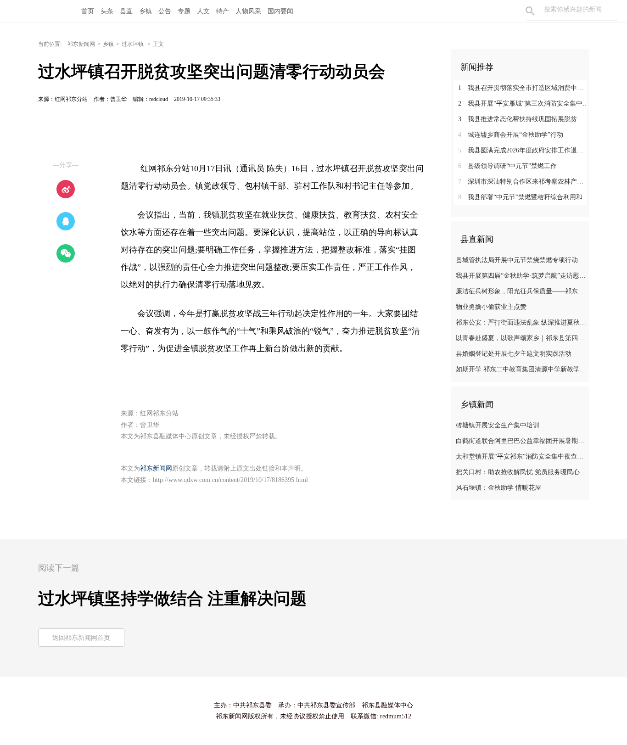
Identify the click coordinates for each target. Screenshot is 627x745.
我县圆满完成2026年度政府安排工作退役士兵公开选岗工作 (523, 150)
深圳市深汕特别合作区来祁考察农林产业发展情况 (523, 181)
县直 (126, 11)
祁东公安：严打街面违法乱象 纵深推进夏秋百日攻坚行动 (521, 322)
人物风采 (248, 11)
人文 (203, 11)
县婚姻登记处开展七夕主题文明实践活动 (513, 353)
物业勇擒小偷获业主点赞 (491, 306)
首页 (87, 11)
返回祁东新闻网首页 (81, 637)
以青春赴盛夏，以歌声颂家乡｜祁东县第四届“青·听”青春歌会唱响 (521, 338)
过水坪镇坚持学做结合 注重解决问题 (172, 598)
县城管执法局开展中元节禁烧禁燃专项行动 (517, 260)
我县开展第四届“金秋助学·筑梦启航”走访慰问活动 (521, 275)
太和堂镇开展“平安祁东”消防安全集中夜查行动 (521, 456)
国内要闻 (280, 11)
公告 (164, 11)
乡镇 (145, 11)
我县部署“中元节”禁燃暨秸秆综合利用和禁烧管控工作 (523, 197)
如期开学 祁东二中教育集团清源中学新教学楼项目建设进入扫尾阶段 (521, 369)
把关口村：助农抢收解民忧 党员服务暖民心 (518, 472)
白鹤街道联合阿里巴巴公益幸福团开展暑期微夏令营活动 (521, 440)
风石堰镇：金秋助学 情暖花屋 (498, 487)
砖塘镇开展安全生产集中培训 (497, 425)
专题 (184, 11)
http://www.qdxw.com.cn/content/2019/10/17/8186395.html (230, 479)
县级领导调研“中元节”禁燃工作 (507, 165)
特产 (222, 11)
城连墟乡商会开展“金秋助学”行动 (510, 134)
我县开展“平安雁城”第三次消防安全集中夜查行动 (523, 103)
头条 (107, 11)
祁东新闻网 (81, 44)
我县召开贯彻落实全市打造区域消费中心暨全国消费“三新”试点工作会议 (523, 87)
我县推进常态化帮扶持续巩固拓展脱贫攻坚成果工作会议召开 (523, 119)
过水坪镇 (133, 44)
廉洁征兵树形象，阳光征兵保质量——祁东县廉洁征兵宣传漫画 (521, 291)
